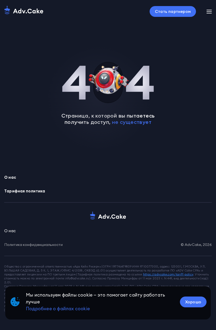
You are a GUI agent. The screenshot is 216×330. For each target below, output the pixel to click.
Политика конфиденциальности (33, 244)
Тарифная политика (24, 190)
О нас (10, 177)
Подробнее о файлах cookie (58, 309)
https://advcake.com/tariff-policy (168, 274)
